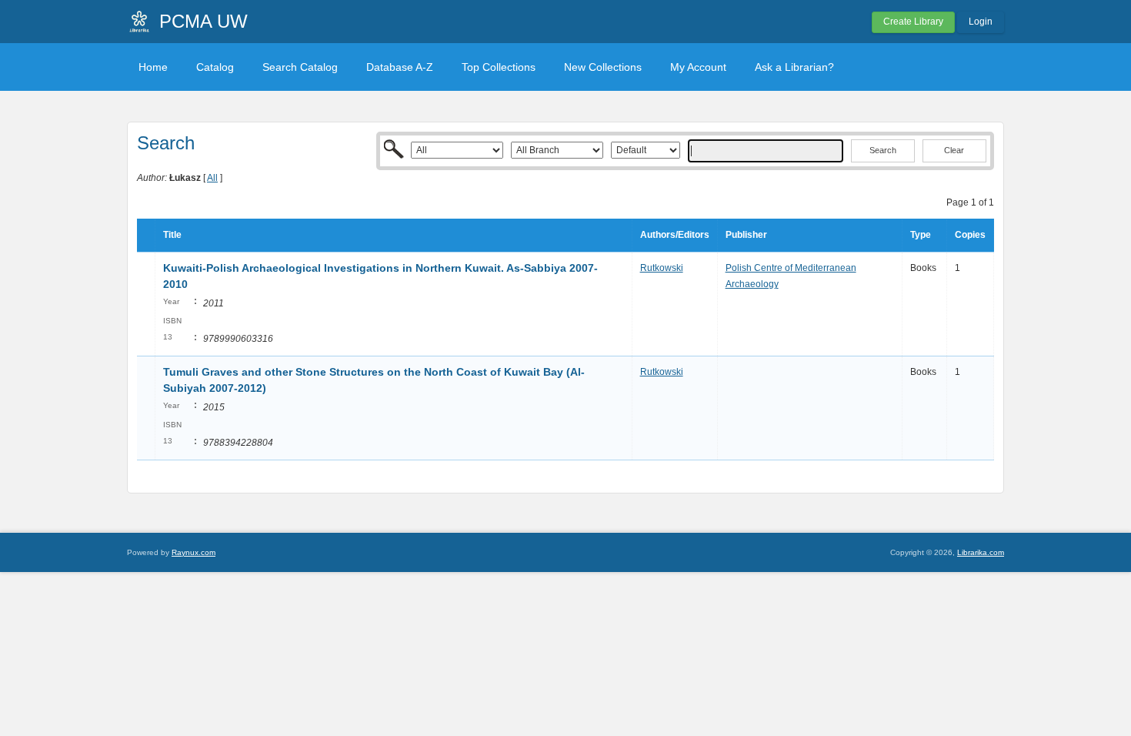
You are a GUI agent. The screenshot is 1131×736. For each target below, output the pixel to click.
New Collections (603, 67)
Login (981, 21)
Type (920, 234)
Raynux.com (193, 552)
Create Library (913, 21)
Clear (954, 150)
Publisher (746, 234)
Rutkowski (661, 268)
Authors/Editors (674, 234)
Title (172, 234)
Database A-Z (399, 67)
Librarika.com (980, 552)
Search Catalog (300, 67)
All (212, 177)
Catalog (215, 67)
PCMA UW (203, 21)
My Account (698, 67)
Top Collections (498, 67)
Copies (970, 234)
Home (153, 67)
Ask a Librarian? (794, 67)
